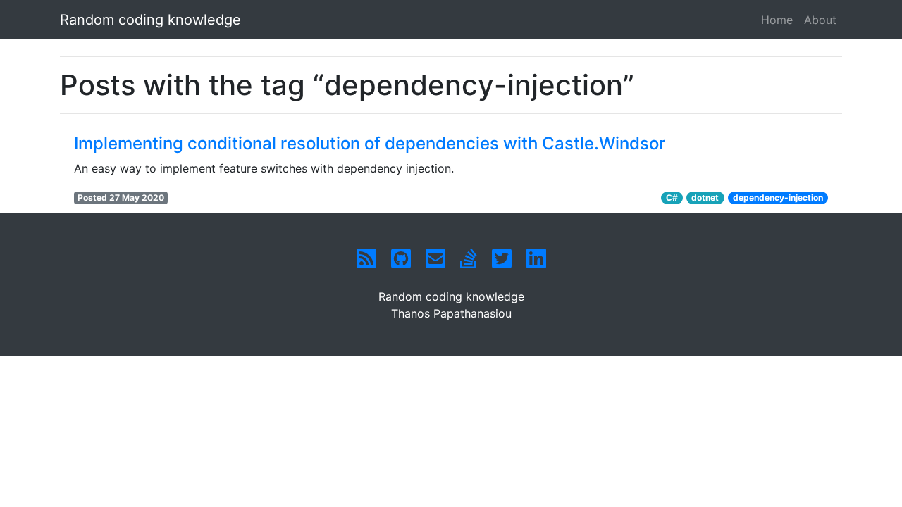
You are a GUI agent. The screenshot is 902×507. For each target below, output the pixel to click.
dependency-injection (778, 197)
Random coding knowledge (150, 19)
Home (777, 20)
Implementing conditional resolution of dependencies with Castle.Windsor (369, 143)
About (820, 20)
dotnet (705, 197)
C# (672, 197)
